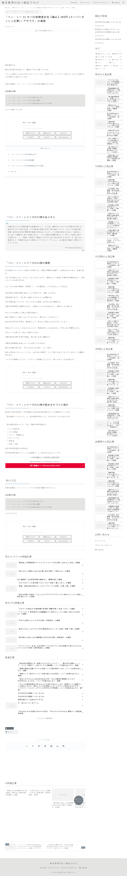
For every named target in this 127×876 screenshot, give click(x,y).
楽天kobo (47, 133)
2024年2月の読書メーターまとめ (108, 39)
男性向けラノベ (12, 732)
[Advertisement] (45, 47)
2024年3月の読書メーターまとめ (108, 22)
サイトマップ (100, 540)
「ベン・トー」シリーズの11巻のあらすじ (24, 154)
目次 (42, 148)
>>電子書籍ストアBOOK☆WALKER (45, 457)
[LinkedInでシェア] (57, 746)
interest (10, 728)
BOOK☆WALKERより (75, 247)
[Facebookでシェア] (33, 746)
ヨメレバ (33, 125)
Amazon (63, 133)
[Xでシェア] (27, 746)
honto (47, 137)
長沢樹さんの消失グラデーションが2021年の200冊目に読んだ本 (108, 31)
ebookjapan (64, 137)
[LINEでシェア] (45, 746)
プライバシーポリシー (103, 545)
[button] (63, 746)
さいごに (13, 171)
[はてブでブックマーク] (39, 746)
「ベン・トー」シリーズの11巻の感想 (22, 160)
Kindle (31, 137)
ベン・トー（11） (30, 122)
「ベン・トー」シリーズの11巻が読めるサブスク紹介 (27, 166)
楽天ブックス (30, 133)
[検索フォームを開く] (123, 2)
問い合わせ (99, 550)
